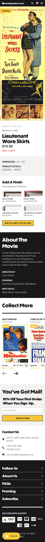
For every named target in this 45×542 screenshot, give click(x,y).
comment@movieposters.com (19, 454)
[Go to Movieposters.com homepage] (13, 3)
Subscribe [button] (10, 498)
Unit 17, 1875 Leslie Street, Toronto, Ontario (22, 439)
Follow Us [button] (10, 468)
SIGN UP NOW (22, 418)
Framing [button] (9, 491)
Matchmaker (9, 319)
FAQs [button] (6, 483)
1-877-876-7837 (14, 445)
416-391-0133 (13, 449)
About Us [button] (9, 476)
